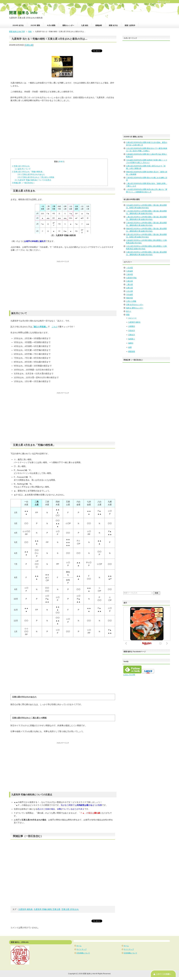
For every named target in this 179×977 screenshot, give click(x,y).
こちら (54, 327)
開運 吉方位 (113, 25)
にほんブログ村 (129, 675)
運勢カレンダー (68, 25)
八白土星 (129, 291)
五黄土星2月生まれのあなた (31, 174)
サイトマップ (81, 949)
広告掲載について (83, 953)
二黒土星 (129, 284)
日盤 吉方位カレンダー (134, 305)
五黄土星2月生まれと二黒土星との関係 (36, 177)
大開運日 (131, 326)
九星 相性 (84, 25)
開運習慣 (131, 351)
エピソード (132, 318)
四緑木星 (129, 298)
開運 (127, 315)
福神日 (130, 343)
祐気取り (131, 339)
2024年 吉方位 (18, 25)
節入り (128, 311)
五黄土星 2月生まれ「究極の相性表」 (28, 172)
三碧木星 (129, 274)
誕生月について (23, 169)
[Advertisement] (62, 130)
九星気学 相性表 (25, 909)
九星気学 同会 (131, 278)
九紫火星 (129, 281)
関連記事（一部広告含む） (23, 183)
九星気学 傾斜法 (134, 322)
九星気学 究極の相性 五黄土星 (47, 909)
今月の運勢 (51, 25)
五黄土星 (29, 45)
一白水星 (129, 268)
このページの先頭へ (163, 974)
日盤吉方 (131, 335)
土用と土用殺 (131, 301)
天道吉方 (131, 331)
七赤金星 (129, 271)
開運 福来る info (23, 13)
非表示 (61, 162)
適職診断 (98, 25)
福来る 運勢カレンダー (134, 308)
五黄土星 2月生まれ (21, 166)
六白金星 (129, 295)
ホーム (79, 946)
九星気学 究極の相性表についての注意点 (33, 180)
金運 (130, 347)
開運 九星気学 (130, 25)
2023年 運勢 (35, 25)
